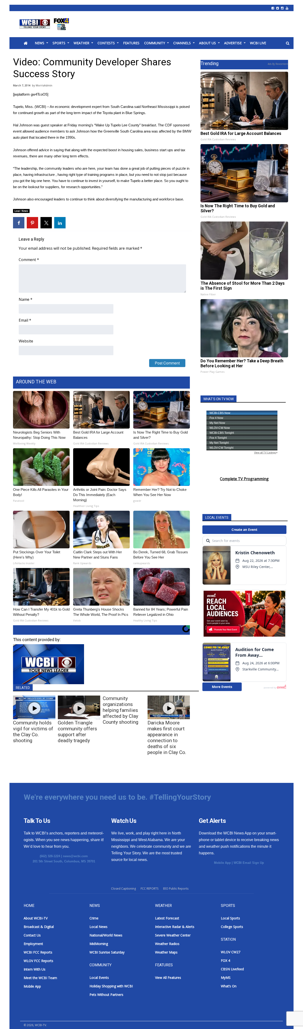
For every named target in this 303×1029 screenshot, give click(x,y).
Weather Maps (166, 952)
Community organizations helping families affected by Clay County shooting (120, 710)
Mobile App (222, 863)
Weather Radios (167, 943)
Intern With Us (34, 969)
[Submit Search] (287, 43)
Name (25, 299)
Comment (29, 259)
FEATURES (131, 43)
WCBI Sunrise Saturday (107, 952)
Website (26, 341)
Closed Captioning (123, 889)
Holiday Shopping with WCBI (111, 986)
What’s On (228, 986)
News (39, 43)
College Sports (232, 926)
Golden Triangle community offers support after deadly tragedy (77, 731)
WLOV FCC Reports (38, 960)
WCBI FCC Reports (38, 952)
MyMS (226, 977)
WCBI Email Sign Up (249, 863)
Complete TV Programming (244, 478)
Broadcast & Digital (39, 926)
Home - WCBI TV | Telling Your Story (45, 24)
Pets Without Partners (106, 994)
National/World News (105, 935)
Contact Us (32, 935)
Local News (21, 211)
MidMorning (98, 943)
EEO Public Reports (175, 889)
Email (25, 320)
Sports (59, 43)
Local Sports (230, 918)
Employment (33, 943)
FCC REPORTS (149, 889)
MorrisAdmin (44, 85)
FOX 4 (225, 960)
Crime (93, 918)
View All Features (168, 977)
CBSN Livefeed (232, 969)
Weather (81, 43)
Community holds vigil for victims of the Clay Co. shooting (33, 731)
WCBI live (258, 43)
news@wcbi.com (75, 856)
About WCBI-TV (36, 918)
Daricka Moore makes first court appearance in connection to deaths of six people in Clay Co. (166, 737)
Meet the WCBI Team (40, 978)
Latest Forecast (167, 918)
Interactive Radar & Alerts (174, 926)
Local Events (99, 977)
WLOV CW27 (230, 952)
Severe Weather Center (173, 935)
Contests (106, 43)
